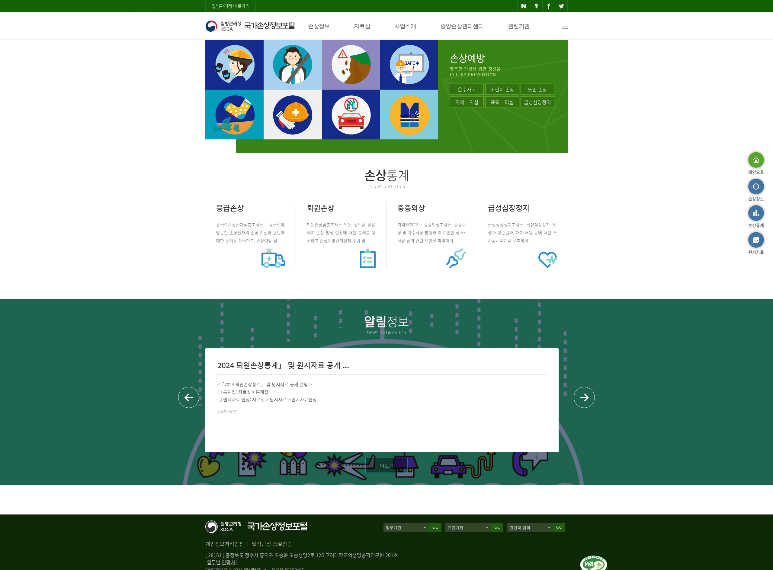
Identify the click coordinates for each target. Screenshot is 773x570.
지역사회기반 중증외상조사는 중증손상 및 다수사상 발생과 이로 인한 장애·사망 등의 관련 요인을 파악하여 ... (431, 232)
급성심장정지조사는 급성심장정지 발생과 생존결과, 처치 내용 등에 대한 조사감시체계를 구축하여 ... (522, 232)
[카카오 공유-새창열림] (536, 6)
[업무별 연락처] (221, 562)
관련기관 (519, 26)
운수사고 (467, 89)
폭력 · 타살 (502, 102)
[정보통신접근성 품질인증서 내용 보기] (594, 559)
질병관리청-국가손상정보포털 (249, 26)
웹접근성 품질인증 (272, 543)
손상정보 (319, 26)
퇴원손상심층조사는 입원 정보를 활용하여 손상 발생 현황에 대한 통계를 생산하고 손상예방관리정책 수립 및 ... (341, 232)
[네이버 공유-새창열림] (524, 6)
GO (435, 527)
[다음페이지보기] (584, 397)
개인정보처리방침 (224, 543)
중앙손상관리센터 (462, 26)
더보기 (386, 465)
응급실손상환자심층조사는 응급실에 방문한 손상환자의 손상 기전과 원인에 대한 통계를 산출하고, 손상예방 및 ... (250, 232)
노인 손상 (537, 89)
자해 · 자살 (467, 102)
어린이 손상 (502, 89)
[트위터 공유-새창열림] (561, 6)
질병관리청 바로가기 (230, 6)
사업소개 (405, 26)
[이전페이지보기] (188, 397)
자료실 (362, 26)
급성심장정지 (537, 102)
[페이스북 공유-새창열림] (549, 6)
